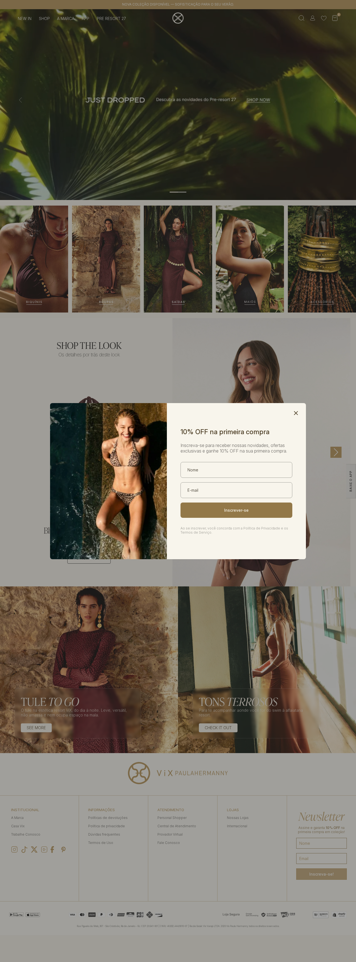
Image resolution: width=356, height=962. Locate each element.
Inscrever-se (236, 510)
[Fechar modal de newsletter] (296, 413)
